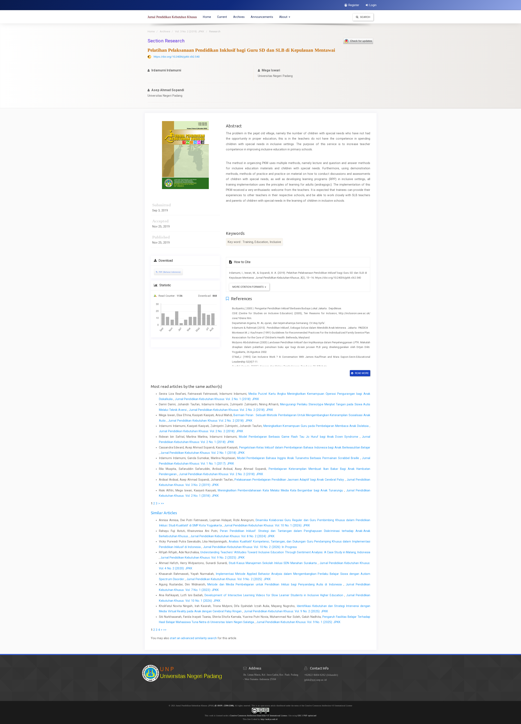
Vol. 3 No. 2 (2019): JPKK (189, 31)
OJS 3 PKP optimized (306, 715)
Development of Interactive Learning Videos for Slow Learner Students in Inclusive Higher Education (274, 595)
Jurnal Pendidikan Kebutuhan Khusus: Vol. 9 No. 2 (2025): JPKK (202, 557)
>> (162, 503)
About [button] (283, 17)
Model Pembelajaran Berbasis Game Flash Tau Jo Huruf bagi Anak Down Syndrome (299, 436)
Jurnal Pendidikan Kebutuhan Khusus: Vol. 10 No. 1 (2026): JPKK (267, 525)
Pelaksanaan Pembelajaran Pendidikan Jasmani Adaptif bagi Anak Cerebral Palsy (289, 479)
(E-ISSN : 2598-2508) (224, 705)
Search (364, 17)
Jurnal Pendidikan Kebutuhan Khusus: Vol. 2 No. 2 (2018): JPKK (231, 409)
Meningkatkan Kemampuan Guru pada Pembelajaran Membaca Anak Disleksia (316, 426)
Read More (361, 373)
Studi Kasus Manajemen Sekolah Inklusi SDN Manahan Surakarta (273, 563)
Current (222, 17)
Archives (239, 17)
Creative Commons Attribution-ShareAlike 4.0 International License (258, 715)
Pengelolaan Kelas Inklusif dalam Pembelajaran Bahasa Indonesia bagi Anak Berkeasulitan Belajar (304, 447)
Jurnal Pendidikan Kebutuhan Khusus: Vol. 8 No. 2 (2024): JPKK (232, 536)
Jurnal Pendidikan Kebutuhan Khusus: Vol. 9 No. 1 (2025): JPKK (298, 622)
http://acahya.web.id (269, 719)
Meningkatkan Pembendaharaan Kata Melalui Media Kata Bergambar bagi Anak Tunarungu (281, 490)
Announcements (262, 17)
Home (207, 17)
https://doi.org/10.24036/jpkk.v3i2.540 (176, 56)
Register (353, 5)
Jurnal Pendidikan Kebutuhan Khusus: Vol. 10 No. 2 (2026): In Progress (250, 547)
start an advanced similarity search (193, 638)
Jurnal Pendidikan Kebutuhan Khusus (172, 17)
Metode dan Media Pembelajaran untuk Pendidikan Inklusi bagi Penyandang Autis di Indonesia (275, 584)
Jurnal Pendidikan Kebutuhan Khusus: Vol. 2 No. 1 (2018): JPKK (217, 399)
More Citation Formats (248, 286)
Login (373, 5)
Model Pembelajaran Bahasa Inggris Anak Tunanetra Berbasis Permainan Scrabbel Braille (298, 458)
